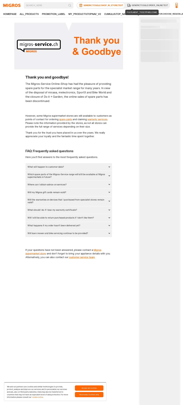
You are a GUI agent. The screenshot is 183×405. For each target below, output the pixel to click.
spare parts (65, 119)
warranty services (97, 119)
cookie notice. (38, 397)
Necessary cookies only (89, 394)
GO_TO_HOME (12, 5)
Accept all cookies (89, 388)
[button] (68, 167)
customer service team (82, 257)
